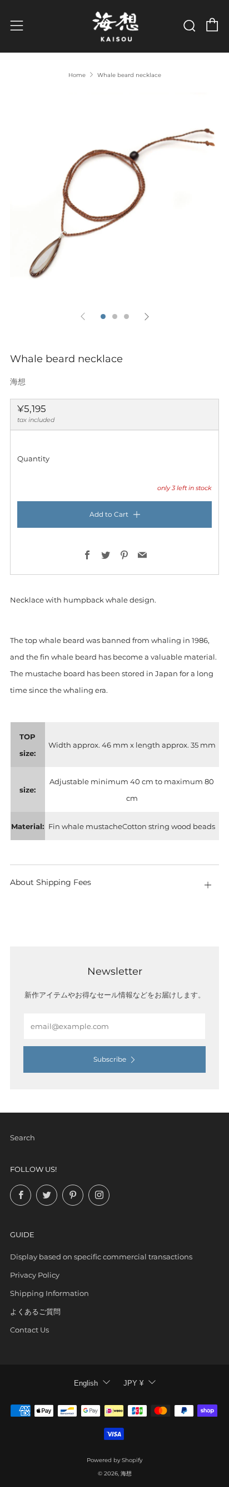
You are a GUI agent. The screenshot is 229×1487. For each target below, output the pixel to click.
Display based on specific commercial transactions (101, 1256)
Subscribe (109, 1059)
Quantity (33, 458)
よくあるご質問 (35, 1311)
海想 (18, 382)
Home (77, 75)
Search (22, 1137)
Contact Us (29, 1329)
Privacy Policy (34, 1274)
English (86, 1383)
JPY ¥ (133, 1383)
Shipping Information (49, 1293)
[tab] (103, 316)
